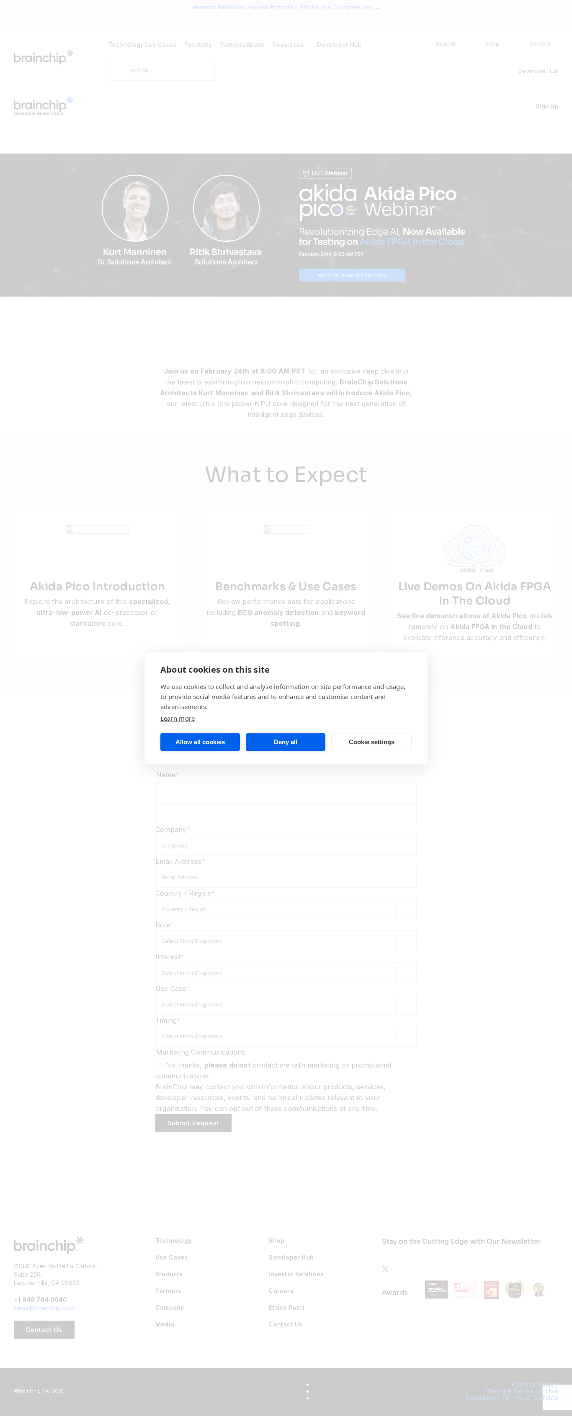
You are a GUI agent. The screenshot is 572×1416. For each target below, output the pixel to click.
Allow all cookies (200, 741)
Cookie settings (371, 741)
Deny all (285, 741)
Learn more (177, 718)
